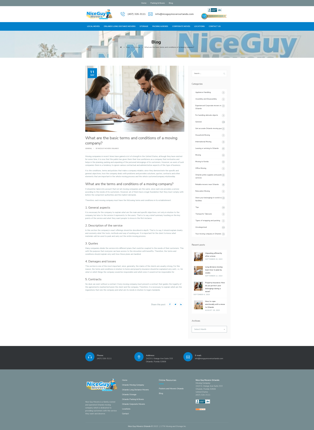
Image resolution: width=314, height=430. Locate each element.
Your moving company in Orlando (208, 234)
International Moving (203, 142)
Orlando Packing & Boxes (133, 399)
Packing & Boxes (157, 3)
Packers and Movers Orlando (171, 388)
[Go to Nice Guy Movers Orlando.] (121, 47)
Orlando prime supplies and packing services (209, 176)
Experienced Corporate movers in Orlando (208, 107)
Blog (171, 3)
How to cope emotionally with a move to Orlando (215, 304)
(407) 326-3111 (137, 14)
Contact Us (215, 26)
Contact (125, 413)
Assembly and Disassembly (206, 99)
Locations (199, 26)
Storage (144, 26)
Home (143, 3)
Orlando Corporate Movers (133, 404)
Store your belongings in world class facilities (209, 199)
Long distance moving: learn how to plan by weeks (214, 270)
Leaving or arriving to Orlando (207, 148)
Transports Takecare (203, 214)
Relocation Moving (202, 191)
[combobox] (209, 329)
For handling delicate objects (206, 115)
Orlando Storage (129, 394)
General (88, 148)
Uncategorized (201, 227)
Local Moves (93, 26)
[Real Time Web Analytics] (200, 409)
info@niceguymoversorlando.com (174, 14)
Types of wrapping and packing (207, 220)
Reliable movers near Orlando (207, 184)
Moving (198, 155)
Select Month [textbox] (200, 329)
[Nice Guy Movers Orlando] (99, 14)
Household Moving (202, 135)
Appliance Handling (203, 92)
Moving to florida (202, 161)
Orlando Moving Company (133, 385)
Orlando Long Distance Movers (119, 26)
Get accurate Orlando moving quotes (209, 128)
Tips (197, 207)
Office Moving (200, 168)
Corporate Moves (181, 26)
